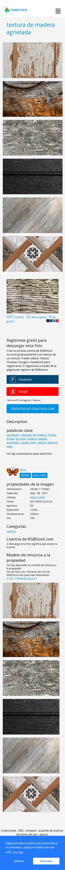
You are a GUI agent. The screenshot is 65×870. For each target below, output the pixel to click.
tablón (42, 442)
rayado (24, 442)
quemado (13, 442)
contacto (31, 830)
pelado (42, 439)
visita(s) (19, 317)
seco (33, 442)
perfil (25, 475)
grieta (10, 439)
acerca (43, 834)
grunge (20, 439)
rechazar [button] (19, 861)
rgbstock (19, 10)
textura (52, 442)
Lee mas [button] (18, 852)
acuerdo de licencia (50, 830)
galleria (39, 475)
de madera (40, 435)
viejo (10, 446)
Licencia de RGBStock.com (30, 539)
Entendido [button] (46, 861)
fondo (52, 435)
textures (11, 531)
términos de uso (25, 578)
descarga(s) (39, 317)
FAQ (11, 578)
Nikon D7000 (37, 497)
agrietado (13, 435)
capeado (26, 435)
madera (32, 439)
